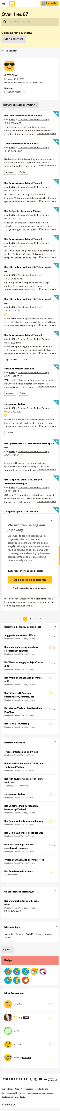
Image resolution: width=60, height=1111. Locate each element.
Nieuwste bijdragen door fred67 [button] (19, 105)
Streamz (9, 938)
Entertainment (10, 875)
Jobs (17, 1089)
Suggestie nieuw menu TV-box (20, 635)
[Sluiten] (51, 520)
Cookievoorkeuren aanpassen (30, 588)
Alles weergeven (30, 627)
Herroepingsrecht (9, 1093)
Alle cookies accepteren (30, 579)
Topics (3, 3)
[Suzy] (17, 1020)
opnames (10, 172)
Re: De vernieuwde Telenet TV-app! (23, 183)
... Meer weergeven (46, 134)
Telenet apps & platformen (30, 275)
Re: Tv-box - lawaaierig (16, 724)
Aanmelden (51, 3)
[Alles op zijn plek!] (16, 980)
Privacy (22, 1093)
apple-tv (14, 360)
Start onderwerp (13, 39)
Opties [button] (6, 950)
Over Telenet (7, 1089)
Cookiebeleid (7, 1097)
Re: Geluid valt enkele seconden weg (23, 821)
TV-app (25, 360)
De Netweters (12, 51)
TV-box (23, 172)
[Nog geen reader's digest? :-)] (34, 971)
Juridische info (41, 1089)
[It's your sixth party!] (8, 971)
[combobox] (30, 22)
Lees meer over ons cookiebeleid (25, 571)
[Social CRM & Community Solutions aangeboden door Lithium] (52, 1080)
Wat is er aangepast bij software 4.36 (24, 860)
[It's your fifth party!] (16, 971)
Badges (8, 960)
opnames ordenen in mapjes (19, 369)
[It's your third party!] (8, 980)
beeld (38, 934)
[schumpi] (13, 1047)
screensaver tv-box (14, 404)
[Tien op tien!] (25, 980)
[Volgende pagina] (39, 619)
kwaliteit (48, 934)
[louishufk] (18, 1060)
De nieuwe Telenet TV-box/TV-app (33, 120)
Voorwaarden (27, 1089)
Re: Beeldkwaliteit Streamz (18, 871)
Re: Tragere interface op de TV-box (23, 116)
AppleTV (29, 934)
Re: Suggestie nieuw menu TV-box (22, 211)
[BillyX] (12, 1034)
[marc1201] (14, 1007)
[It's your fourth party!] (25, 971)
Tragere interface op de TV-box (21, 144)
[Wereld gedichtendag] (43, 971)
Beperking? (20, 1097)
